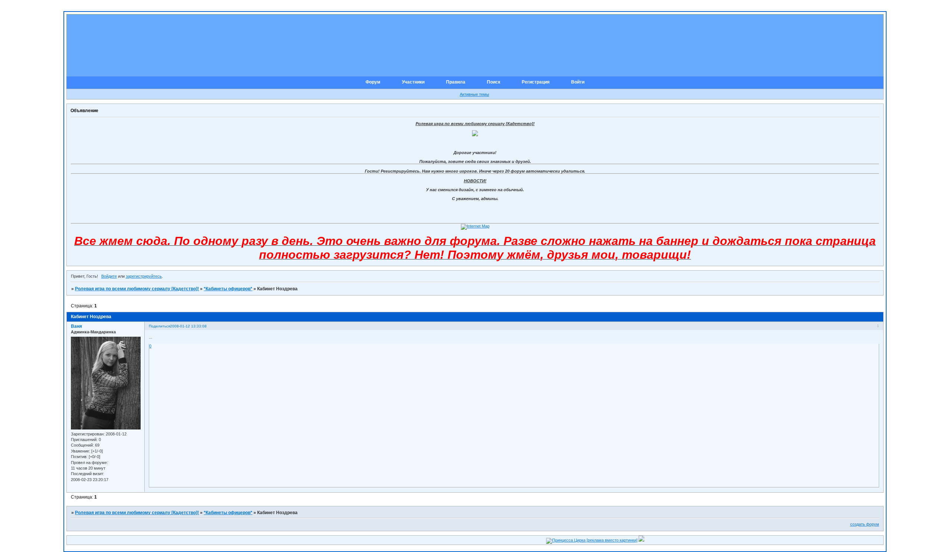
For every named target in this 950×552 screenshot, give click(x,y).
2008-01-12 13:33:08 (188, 326)
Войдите (109, 276)
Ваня (76, 326)
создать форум (864, 524)
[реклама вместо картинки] (599, 540)
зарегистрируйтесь (144, 276)
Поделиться (159, 326)
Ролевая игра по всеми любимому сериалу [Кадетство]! (137, 288)
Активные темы (474, 94)
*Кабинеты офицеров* (228, 288)
